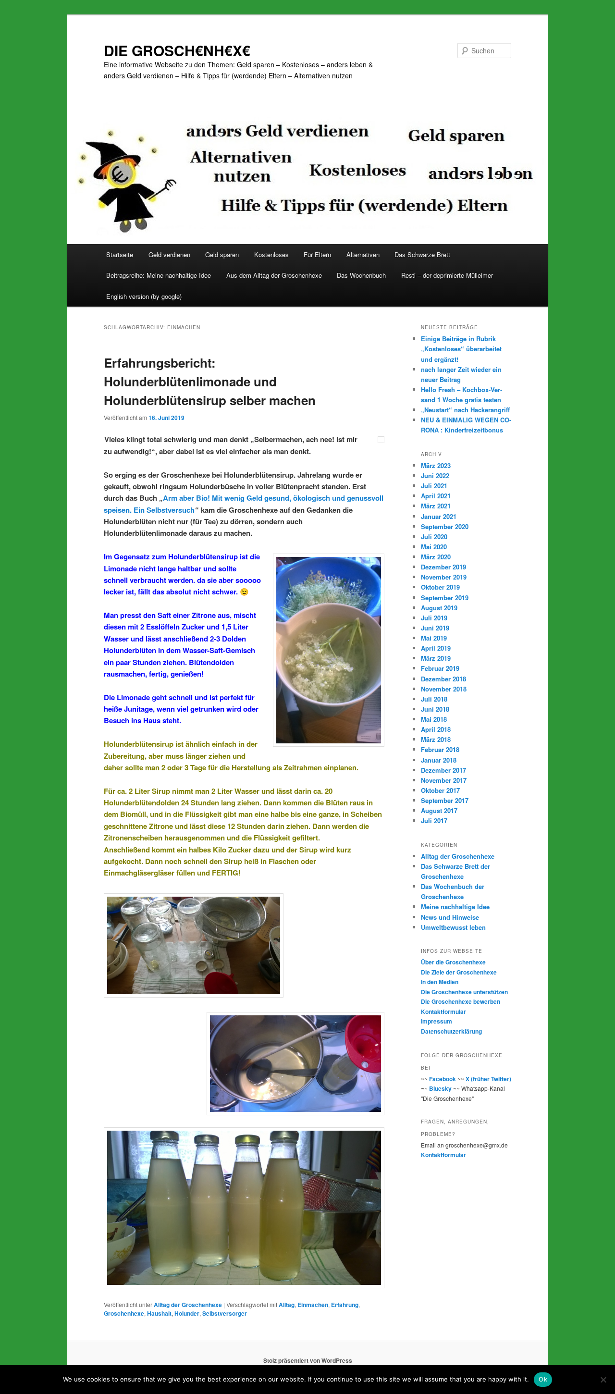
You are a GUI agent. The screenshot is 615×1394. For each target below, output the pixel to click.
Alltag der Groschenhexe (188, 1304)
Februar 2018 (440, 749)
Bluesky (440, 1088)
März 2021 (436, 505)
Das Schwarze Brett (422, 254)
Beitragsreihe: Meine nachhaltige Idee (158, 275)
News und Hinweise (450, 917)
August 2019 (439, 607)
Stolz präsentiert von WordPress (307, 1360)
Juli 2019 (434, 617)
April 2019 (436, 648)
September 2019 (444, 597)
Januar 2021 (438, 516)
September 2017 (444, 800)
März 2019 (436, 658)
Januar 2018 (438, 760)
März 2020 (436, 556)
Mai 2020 (434, 546)
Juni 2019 (435, 627)
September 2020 (444, 526)
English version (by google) (144, 296)
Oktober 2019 (440, 587)
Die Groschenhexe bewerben (460, 1001)
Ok (543, 1379)
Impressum (436, 1021)
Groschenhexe (124, 1313)
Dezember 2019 (443, 566)
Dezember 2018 (443, 678)
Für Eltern (317, 254)
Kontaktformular (443, 1011)
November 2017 (444, 780)
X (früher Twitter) (488, 1078)
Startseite (119, 254)
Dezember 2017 (443, 770)
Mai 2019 (434, 637)
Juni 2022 (435, 475)
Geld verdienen (169, 254)
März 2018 (436, 739)
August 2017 (439, 810)
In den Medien (439, 981)
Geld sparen (222, 254)
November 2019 (444, 576)
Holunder (186, 1313)
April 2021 (436, 495)
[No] (603, 1379)
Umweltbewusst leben (453, 927)
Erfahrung (344, 1304)
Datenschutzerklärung (451, 1031)
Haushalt (159, 1313)
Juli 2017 (434, 820)
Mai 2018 (434, 719)
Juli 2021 (434, 485)
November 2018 (444, 688)
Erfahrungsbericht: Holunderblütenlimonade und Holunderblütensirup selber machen (210, 381)
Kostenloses (271, 254)
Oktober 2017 (440, 790)
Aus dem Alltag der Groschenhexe (274, 275)
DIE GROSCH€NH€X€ (177, 50)
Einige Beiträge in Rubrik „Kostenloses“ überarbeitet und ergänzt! (461, 348)
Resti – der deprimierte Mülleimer (447, 275)
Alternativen (363, 254)
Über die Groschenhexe (453, 962)
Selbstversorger (224, 1313)
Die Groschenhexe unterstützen (464, 991)
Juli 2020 (434, 536)
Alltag (287, 1304)
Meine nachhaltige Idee (455, 906)
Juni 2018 (435, 709)
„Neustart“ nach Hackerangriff (465, 409)
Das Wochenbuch (361, 275)
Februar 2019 (440, 668)
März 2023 (436, 465)
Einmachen (312, 1304)
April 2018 (436, 729)
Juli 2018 (434, 698)
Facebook (442, 1078)
